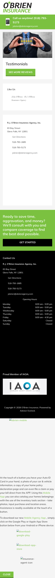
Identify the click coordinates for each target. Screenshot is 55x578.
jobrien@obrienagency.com (25, 26)
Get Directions (19, 137)
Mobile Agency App (35, 517)
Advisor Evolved (27, 410)
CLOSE (7, 574)
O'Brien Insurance (30, 407)
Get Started (28, 242)
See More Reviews (20, 72)
